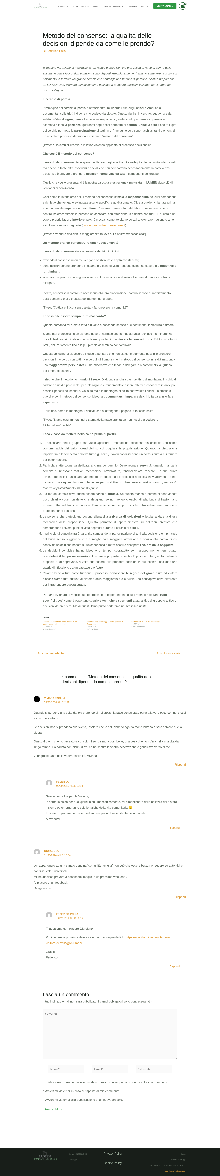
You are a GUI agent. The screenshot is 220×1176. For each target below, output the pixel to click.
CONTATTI (132, 6)
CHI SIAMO (60, 6)
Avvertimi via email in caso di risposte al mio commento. (82, 1091)
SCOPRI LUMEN (79, 6)
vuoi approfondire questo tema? (104, 225)
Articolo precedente (49, 653)
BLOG (95, 6)
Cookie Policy (113, 1163)
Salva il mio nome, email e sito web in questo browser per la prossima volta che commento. (108, 1082)
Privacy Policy (113, 1153)
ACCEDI (144, 6)
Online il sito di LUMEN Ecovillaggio (146, 622)
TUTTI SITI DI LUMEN (111, 6)
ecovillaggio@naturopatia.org (175, 1171)
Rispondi (180, 764)
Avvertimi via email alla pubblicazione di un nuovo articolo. (84, 1099)
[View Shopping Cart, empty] (182, 6)
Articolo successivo (171, 653)
